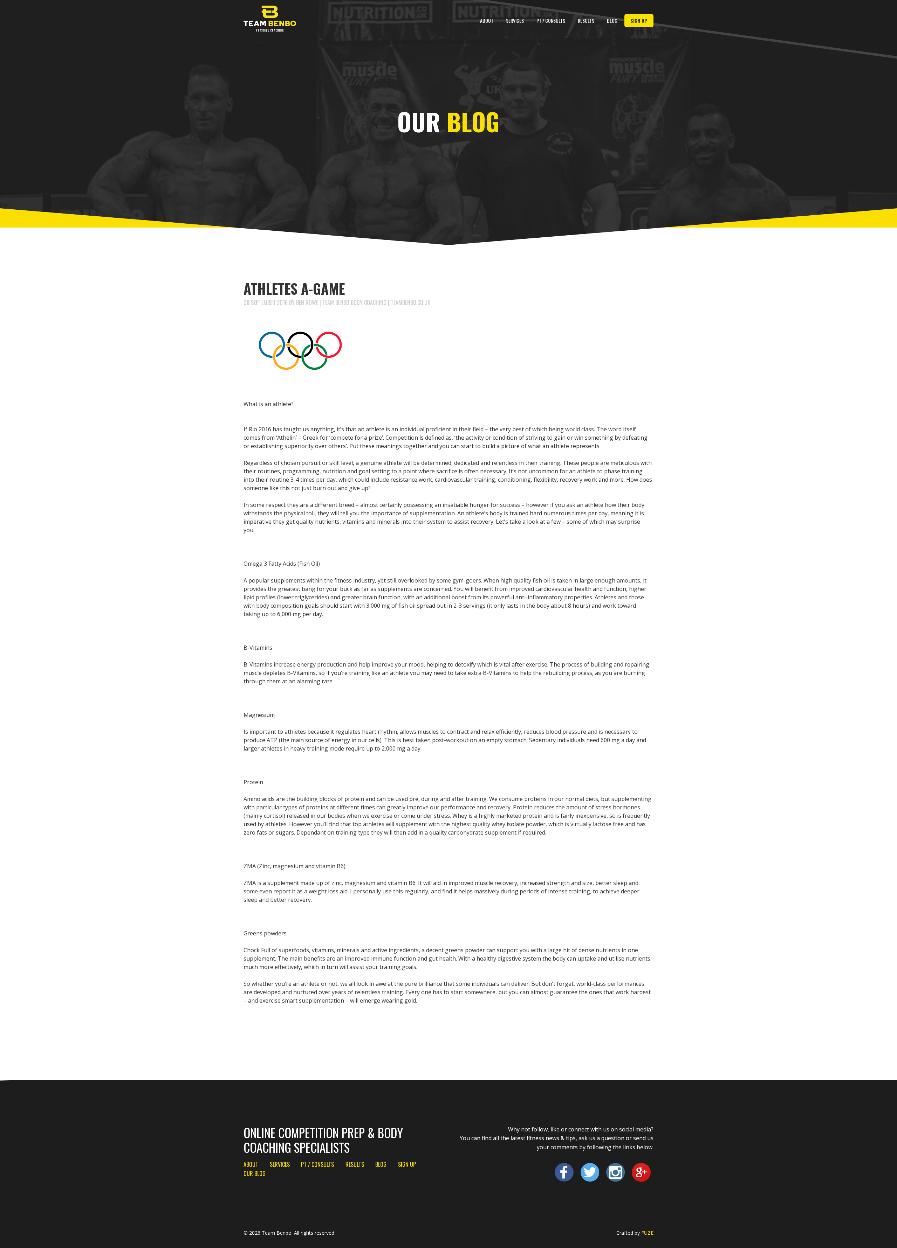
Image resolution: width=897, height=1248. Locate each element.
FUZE (647, 1232)
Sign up (639, 20)
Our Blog (255, 1173)
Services (515, 20)
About (486, 20)
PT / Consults (550, 20)
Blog (612, 20)
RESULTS (586, 20)
